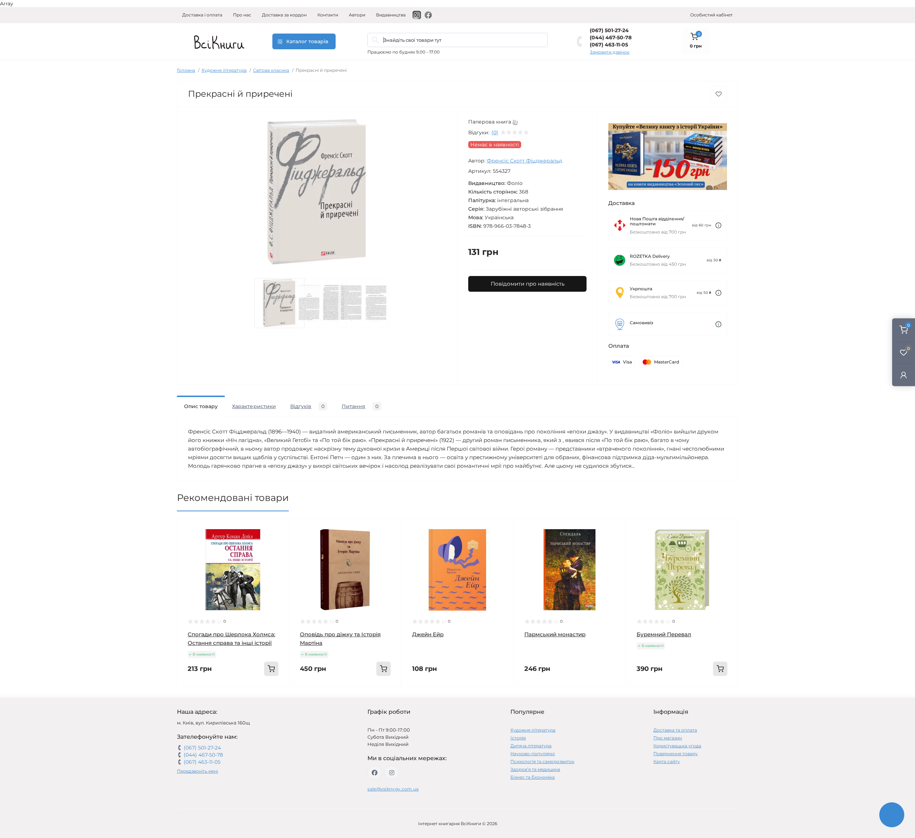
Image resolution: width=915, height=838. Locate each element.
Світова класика (271, 70)
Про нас (242, 14)
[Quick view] (278, 529)
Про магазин (667, 738)
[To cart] (271, 669)
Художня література (224, 70)
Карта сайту (666, 761)
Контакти (327, 14)
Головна (186, 70)
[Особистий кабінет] (903, 374)
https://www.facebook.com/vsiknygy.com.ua (374, 773)
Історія (518, 738)
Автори (357, 14)
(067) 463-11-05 (609, 44)
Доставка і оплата (202, 14)
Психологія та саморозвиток (542, 761)
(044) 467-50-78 (611, 37)
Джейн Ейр (428, 634)
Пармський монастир (554, 634)
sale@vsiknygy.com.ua (393, 789)
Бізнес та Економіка (532, 777)
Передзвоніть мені (197, 771)
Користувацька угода (677, 745)
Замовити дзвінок (609, 52)
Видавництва (391, 14)
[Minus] (199, 697)
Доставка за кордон (284, 14)
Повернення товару (675, 753)
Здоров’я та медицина (535, 769)
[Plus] (266, 697)
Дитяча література (531, 745)
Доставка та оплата (675, 730)
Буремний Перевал (664, 634)
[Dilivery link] (718, 225)
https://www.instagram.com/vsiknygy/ (392, 773)
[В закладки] (718, 94)
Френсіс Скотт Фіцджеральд (524, 160)
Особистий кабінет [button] (711, 14)
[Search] (375, 40)
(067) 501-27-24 (609, 30)
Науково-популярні (532, 753)
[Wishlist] (278, 542)
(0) (494, 132)
